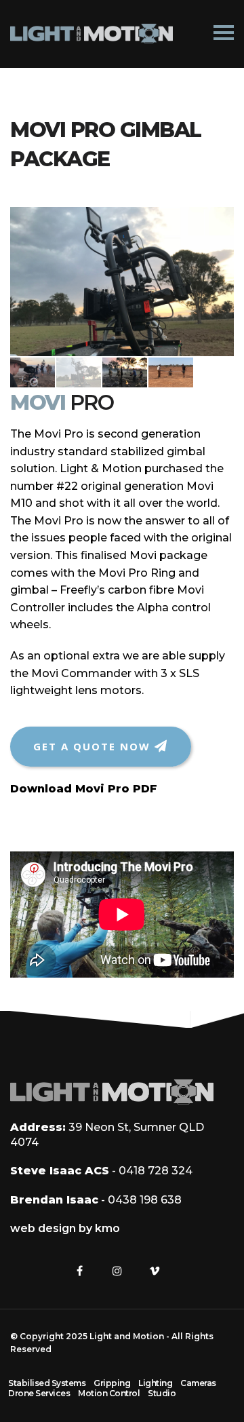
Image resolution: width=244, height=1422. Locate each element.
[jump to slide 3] (124, 372)
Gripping (112, 1383)
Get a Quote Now (94, 746)
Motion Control (109, 1393)
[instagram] (117, 1270)
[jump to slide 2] (78, 372)
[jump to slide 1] (32, 372)
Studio (162, 1393)
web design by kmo (65, 1228)
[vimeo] (154, 1270)
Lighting (155, 1383)
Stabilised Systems (46, 1383)
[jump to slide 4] (170, 372)
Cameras (198, 1383)
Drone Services (39, 1393)
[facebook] (80, 1270)
